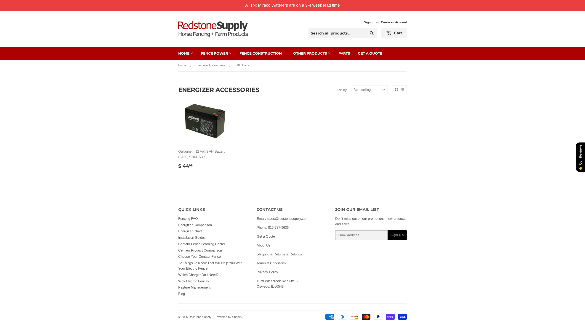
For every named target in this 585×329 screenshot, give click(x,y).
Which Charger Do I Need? (198, 275)
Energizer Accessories (210, 65)
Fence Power (215, 53)
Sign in (369, 22)
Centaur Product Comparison (200, 250)
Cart (397, 33)
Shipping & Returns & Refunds (279, 254)
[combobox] (342, 33)
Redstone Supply (200, 317)
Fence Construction (261, 53)
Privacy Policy (267, 272)
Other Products (310, 53)
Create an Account (394, 22)
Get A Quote (370, 53)
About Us (264, 245)
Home (184, 53)
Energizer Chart (190, 231)
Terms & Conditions (271, 263)
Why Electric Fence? (193, 281)
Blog (181, 294)
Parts (344, 53)
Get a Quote (266, 236)
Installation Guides (192, 237)
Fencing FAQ (188, 218)
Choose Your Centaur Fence (199, 256)
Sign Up (397, 235)
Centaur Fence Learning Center (201, 244)
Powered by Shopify (229, 317)
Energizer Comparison (195, 225)
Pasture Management (194, 287)
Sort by (341, 90)
